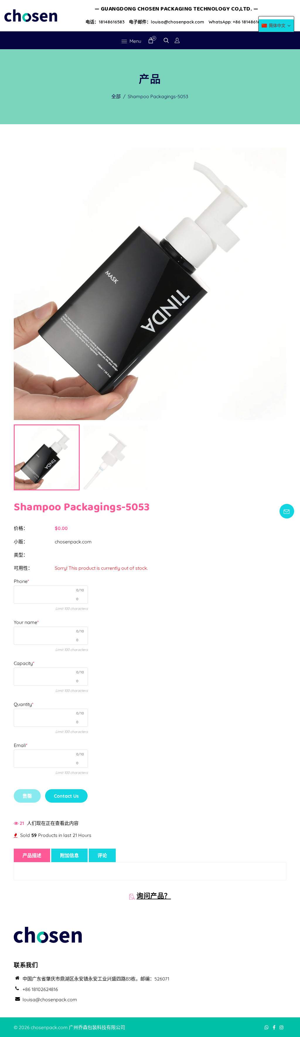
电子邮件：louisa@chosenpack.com (166, 22)
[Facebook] (275, 1027)
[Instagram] (282, 1027)
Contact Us (66, 796)
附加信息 (69, 855)
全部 (116, 96)
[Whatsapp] (267, 1027)
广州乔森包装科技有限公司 (97, 1027)
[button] (276, 25)
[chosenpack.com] (30, 15)
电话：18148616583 (105, 22)
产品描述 (32, 855)
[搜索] (166, 41)
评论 (102, 855)
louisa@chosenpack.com (50, 999)
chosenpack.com (73, 542)
